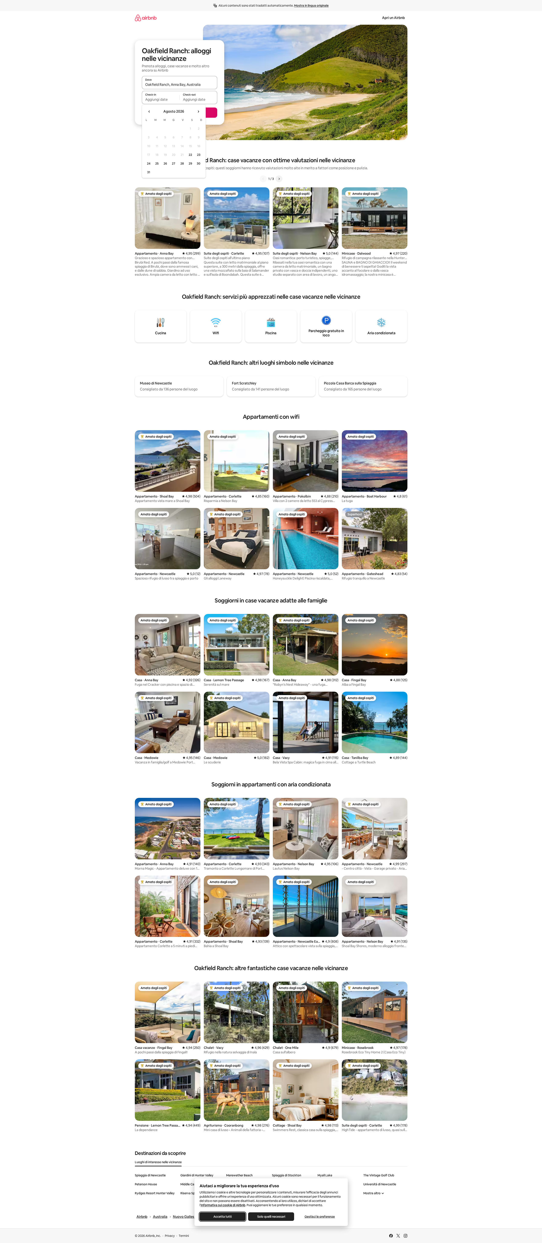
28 (182, 163)
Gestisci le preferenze (320, 1217)
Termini (184, 1236)
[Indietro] (263, 178)
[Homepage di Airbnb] (146, 17)
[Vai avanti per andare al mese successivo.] (198, 111)
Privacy (170, 1236)
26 (165, 163)
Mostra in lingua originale (311, 5)
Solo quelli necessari (271, 1217)
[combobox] (179, 84)
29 (190, 163)
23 (198, 155)
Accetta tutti (222, 1217)
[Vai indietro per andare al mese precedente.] (149, 111)
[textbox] (160, 99)
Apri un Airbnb (393, 18)
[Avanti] (279, 178)
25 (157, 163)
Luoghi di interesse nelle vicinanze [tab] (158, 1162)
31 (148, 172)
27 (173, 163)
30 (198, 163)
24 (148, 163)
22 (190, 155)
